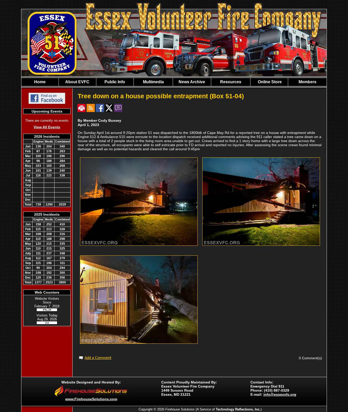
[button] (77, 82)
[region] (174, 82)
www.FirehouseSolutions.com (91, 399)
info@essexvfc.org (279, 394)
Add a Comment (98, 358)
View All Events (47, 127)
